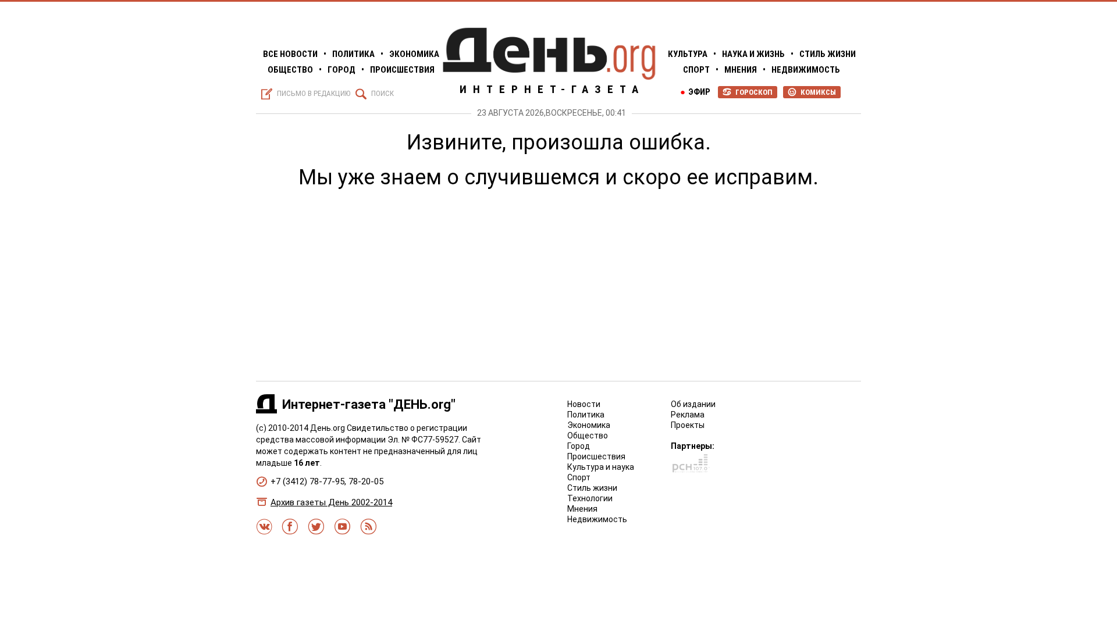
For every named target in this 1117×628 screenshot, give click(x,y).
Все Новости (290, 54)
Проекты (688, 425)
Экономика (414, 54)
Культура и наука (600, 467)
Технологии (590, 498)
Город (341, 70)
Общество (290, 70)
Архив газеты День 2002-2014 (331, 502)
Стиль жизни (827, 54)
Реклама (688, 414)
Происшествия (402, 70)
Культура (687, 54)
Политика (353, 54)
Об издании (693, 404)
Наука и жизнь (753, 54)
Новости (583, 404)
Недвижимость (805, 70)
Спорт (696, 70)
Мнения (740, 70)
